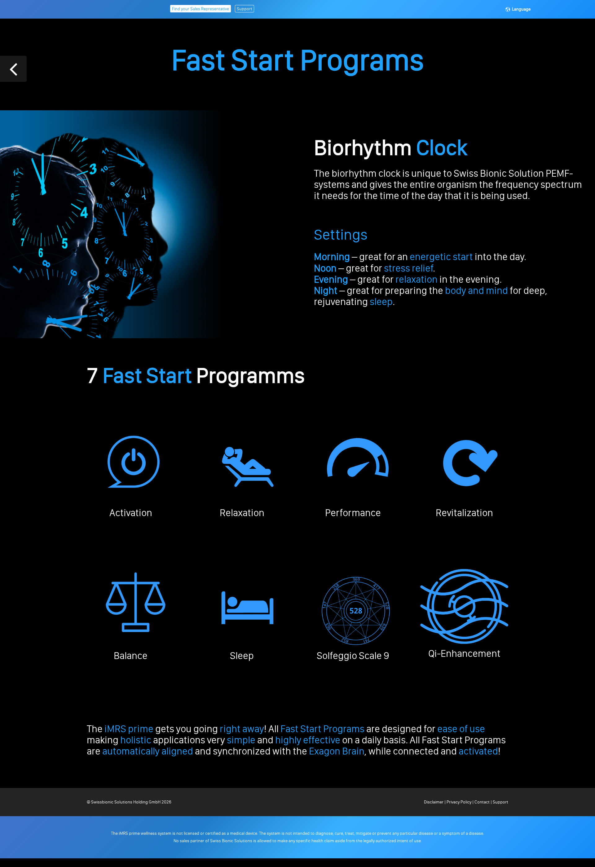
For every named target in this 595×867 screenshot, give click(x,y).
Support (244, 8)
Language (521, 9)
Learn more (133, 531)
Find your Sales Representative (200, 8)
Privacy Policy (459, 802)
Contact (482, 802)
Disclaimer (434, 802)
